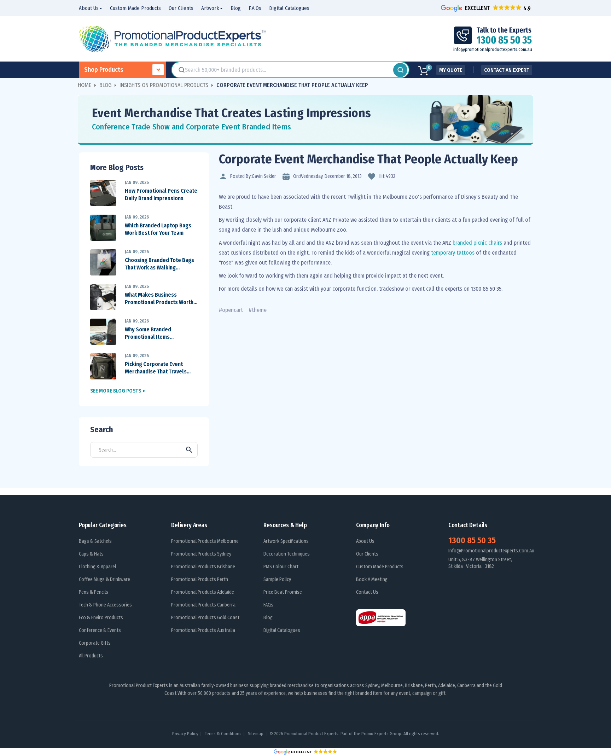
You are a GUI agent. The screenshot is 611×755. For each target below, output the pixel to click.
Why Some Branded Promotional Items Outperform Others (148, 333)
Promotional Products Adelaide (202, 592)
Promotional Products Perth (199, 579)
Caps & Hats (91, 554)
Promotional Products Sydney (201, 554)
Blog (268, 618)
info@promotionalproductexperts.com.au (492, 49)
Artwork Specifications (286, 541)
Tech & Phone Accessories (105, 605)
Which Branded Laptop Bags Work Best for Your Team (158, 229)
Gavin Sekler (264, 176)
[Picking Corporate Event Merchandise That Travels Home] (103, 366)
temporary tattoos (453, 252)
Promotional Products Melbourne (205, 541)
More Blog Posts (117, 167)
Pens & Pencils (93, 592)
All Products (91, 656)
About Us (365, 541)
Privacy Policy (185, 733)
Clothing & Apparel (97, 567)
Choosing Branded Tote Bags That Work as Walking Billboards (159, 264)
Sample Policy (277, 579)
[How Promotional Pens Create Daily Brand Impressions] (103, 193)
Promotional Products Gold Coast (205, 618)
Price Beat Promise (282, 592)
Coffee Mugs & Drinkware (104, 579)
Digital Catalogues (281, 630)
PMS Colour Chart (280, 567)
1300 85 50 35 (472, 540)
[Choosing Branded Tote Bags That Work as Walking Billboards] (103, 262)
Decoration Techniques (286, 554)
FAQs (268, 605)
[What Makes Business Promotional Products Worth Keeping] (103, 297)
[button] (486, 8)
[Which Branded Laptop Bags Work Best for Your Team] (103, 228)
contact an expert (506, 70)
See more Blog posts (115, 391)
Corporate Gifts (95, 643)
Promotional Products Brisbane (203, 567)
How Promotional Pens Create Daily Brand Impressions (161, 194)
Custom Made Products (379, 567)
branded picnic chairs (478, 242)
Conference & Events (100, 630)
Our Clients (367, 554)
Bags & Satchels (95, 541)
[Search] (400, 70)
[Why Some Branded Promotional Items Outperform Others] (103, 332)
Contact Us (367, 592)
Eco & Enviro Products (101, 618)
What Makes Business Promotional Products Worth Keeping (159, 298)
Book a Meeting (372, 579)
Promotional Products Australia (203, 630)
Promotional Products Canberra (203, 605)
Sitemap (256, 733)
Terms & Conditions (223, 733)
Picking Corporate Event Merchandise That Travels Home (156, 368)
